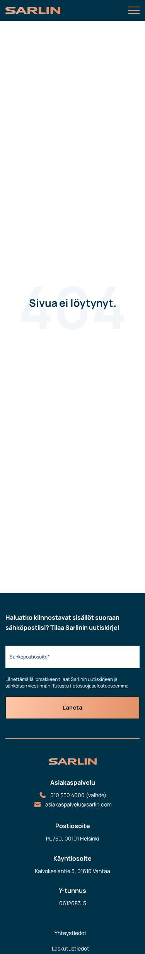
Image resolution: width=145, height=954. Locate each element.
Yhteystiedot (71, 933)
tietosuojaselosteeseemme (99, 685)
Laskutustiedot (70, 948)
